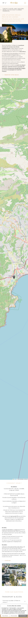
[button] (14, 277)
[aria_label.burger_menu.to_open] (25, 3)
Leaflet (15, 479)
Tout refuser (5, 615)
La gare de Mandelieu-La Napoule (11, 529)
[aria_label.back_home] (14, 3)
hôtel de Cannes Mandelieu (11, 53)
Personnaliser (14, 615)
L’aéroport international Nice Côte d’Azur (12, 546)
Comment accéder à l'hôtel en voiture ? (11, 601)
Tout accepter (23, 615)
